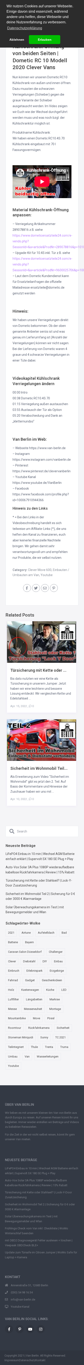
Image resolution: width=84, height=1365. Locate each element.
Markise (55, 999)
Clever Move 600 (40, 570)
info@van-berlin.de (23, 1299)
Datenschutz (27, 1360)
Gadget (30, 980)
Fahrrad (13, 980)
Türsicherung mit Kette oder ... (38, 670)
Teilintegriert (16, 1047)
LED (64, 989)
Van (27, 1056)
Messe (12, 1009)
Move (36, 1018)
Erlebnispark (34, 970)
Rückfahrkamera (39, 1027)
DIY (45, 961)
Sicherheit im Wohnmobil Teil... (39, 768)
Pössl (50, 1018)
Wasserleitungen (47, 1056)
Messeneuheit (33, 1009)
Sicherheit (63, 1027)
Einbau (58, 961)
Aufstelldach (46, 932)
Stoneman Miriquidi (20, 1037)
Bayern (29, 942)
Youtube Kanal (20, 1306)
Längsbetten (34, 999)
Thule (34, 1047)
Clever (12, 961)
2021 (11, 932)
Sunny (44, 1037)
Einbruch (13, 970)
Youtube (47, 575)
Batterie (13, 942)
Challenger (55, 951)
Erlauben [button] (45, 39)
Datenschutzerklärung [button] (24, 28)
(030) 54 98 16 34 (22, 1292)
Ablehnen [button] (16, 39)
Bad (64, 932)
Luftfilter (13, 999)
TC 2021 (60, 1037)
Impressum (11, 1360)
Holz (11, 989)
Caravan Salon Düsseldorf (25, 951)
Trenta (49, 1047)
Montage (55, 1009)
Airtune (26, 932)
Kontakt (40, 1360)
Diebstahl (29, 961)
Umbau (12, 1056)
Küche (50, 989)
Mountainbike (17, 1018)
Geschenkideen (52, 980)
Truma (64, 1047)
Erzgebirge (57, 970)
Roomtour (14, 1027)
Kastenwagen (30, 989)
